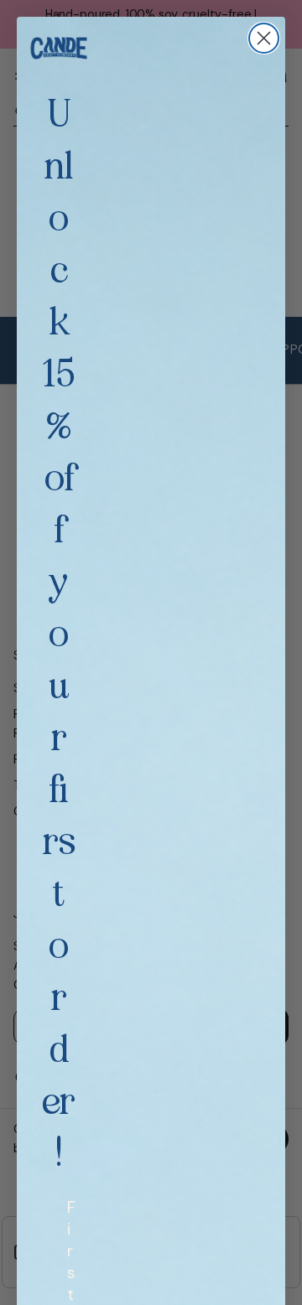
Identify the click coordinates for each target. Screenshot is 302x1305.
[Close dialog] (264, 38)
